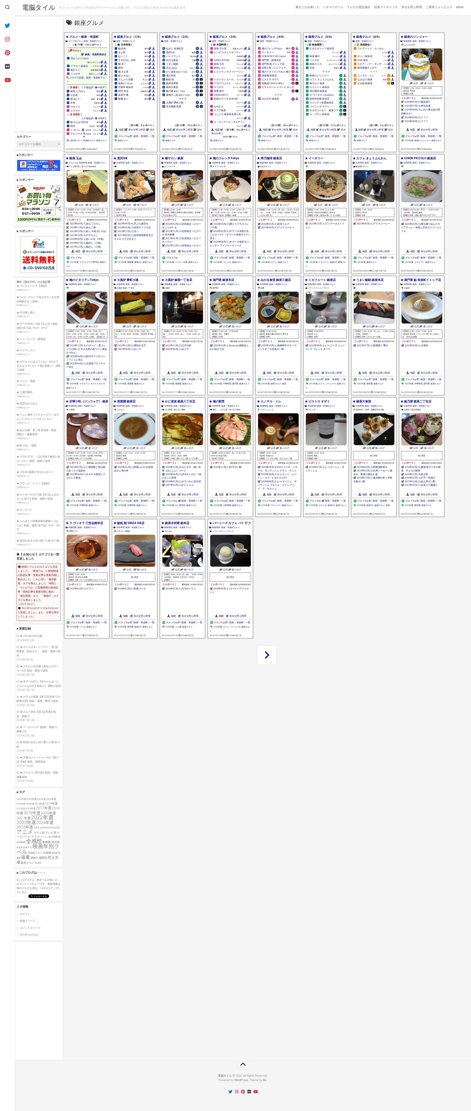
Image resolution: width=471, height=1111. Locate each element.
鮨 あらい (75, 99)
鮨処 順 (170, 79)
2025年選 (25, 827)
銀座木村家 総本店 (319, 99)
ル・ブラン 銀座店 (319, 114)
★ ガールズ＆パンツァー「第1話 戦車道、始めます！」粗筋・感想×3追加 (39, 651)
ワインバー (276, 505)
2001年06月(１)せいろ (129, 349)
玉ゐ (171, 68)
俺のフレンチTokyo (272, 48)
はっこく (123, 56)
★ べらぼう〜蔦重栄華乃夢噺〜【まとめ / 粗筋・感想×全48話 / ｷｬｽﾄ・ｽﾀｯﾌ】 (38, 525)
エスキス (75, 110)
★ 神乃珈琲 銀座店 (269, 158)
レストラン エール (224, 79)
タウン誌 (39, 832)
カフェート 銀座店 (319, 87)
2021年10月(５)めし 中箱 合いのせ (88, 231)
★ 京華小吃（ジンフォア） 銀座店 (87, 401)
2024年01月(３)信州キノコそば (134, 227)
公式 (415, 83)
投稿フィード (27, 920)
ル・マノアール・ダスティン (229, 122)
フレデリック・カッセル (370, 48)
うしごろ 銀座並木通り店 (227, 114)
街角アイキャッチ (386, 7)
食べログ (100, 87)
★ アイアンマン (26, 350)
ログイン (25, 914)
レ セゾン (75, 130)
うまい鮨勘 (172, 64)
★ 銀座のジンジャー (414, 36)
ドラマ (35, 836)
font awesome (44, 827)
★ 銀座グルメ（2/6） (175, 36)
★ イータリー (314, 158)
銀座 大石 (219, 64)
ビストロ (323, 505)
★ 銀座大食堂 (362, 401)
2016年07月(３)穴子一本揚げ (420, 477)
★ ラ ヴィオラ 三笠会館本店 (84, 523)
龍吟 (72, 126)
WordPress (241, 1080)
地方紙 (55, 842)
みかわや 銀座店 (270, 99)
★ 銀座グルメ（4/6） (271, 36)
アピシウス (76, 134)
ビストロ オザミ (270, 79)
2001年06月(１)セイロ (177, 349)
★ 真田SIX (121, 158)
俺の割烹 (171, 75)
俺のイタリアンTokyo (273, 71)
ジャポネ (75, 74)
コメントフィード (30, 927)
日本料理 (83, 163)
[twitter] (7, 26)
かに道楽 (176, 71)
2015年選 (409, 505)
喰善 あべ (123, 99)
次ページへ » (267, 655)
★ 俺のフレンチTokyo (224, 158)
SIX (289, 52)
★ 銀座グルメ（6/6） (367, 36)
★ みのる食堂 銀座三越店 (274, 280)
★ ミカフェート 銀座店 (320, 280)
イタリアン (324, 262)
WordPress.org (29, 934)
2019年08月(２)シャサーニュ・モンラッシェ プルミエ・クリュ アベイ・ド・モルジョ (277, 485)
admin (460, 7)
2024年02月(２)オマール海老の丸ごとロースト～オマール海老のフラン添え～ (230, 235)
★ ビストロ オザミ (317, 401)
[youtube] (7, 80)
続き (152, 129)
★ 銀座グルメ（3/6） (223, 36)
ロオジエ (75, 106)
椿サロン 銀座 (317, 83)
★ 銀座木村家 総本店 (175, 523)
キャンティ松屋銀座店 (322, 102)
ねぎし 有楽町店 (174, 48)
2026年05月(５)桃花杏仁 (418, 102)
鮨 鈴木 (122, 48)
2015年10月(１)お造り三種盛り (421, 485)
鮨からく (75, 70)
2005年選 (51, 799)
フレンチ (227, 262)
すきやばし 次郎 (127, 60)
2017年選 (74, 262)
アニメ (25, 832)
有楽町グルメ (89, 140)
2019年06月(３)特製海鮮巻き (372, 467)
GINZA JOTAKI (221, 60)
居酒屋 (130, 383)
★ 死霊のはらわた (27, 403)
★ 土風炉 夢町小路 (126, 280)
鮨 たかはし (124, 75)
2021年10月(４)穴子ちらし (84, 235)
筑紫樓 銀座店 (269, 75)
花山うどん (80, 58)
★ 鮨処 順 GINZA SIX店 (129, 523)
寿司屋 (369, 383)
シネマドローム (333, 7)
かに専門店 (180, 505)
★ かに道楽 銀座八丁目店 (178, 401)
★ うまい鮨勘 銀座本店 (368, 280)
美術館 (55, 853)
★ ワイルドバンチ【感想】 (32, 285)
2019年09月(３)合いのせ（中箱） (87, 239)
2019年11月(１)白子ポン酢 (227, 467)
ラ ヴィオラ (322, 95)
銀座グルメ (101, 140)
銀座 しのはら (77, 91)
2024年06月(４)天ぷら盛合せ (133, 223)
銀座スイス (316, 64)
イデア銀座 (220, 110)
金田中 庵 (123, 95)
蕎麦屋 (130, 262)
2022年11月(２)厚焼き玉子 (132, 345)
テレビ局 (50, 832)
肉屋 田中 (219, 91)
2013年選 (40, 803)
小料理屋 (227, 505)
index (57, 827)
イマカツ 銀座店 (79, 66)
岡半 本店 (123, 91)
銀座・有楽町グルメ (93, 41)
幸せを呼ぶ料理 (411, 7)
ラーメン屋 (45, 837)
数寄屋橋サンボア (367, 68)
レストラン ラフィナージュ (228, 71)
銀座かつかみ (125, 83)
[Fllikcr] (7, 66)
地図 (121, 129)
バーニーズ (331, 383)
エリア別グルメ (76, 41)
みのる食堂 (172, 60)
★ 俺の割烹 (217, 401)
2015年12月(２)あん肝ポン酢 (420, 481)
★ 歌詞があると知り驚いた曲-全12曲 (38, 540)
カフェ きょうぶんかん (322, 79)
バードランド (173, 56)
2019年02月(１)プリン (81, 588)
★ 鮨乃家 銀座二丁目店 (416, 401)
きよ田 (121, 52)
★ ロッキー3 (24, 509)
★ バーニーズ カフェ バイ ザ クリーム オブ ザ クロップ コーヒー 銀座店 (230, 523)
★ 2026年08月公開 (31, 635)
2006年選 (21, 804)
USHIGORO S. (221, 95)
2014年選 (51, 803)
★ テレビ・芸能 (26, 381)
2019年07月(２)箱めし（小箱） (86, 243)
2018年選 (170, 505)
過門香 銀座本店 (271, 60)
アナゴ (82, 262)
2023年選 (313, 262)
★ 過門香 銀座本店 (221, 280)
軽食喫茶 (407, 41)
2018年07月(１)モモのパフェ (180, 588)
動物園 (47, 842)
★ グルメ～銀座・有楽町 (82, 36)
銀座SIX (137, 262)
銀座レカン (220, 68)
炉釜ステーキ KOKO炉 (226, 99)
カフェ (274, 262)
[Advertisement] (39, 74)
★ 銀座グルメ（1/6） (128, 36)
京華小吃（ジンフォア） (275, 68)
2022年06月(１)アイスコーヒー (277, 227)
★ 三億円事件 (25, 392)
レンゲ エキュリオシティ (227, 52)
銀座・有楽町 (141, 136)
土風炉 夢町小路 (174, 102)
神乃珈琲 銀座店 (318, 91)
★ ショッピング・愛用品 (31, 339)
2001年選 (122, 383)
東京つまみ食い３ (307, 7)
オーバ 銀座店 (364, 56)
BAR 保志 (362, 60)
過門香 (235, 383)
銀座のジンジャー (319, 75)
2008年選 (30, 804)
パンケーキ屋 (181, 262)
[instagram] (7, 39)
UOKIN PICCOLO (274, 56)
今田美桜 (21, 842)
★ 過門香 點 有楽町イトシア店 (421, 280)
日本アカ (27, 847)
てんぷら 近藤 (125, 79)
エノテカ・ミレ (365, 75)
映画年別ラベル (38, 849)
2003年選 (32, 799)
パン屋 (178, 627)
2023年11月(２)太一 (128, 231)
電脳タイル (38, 7)
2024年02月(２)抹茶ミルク (275, 224)
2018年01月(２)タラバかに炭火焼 (183, 481)
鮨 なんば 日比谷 (79, 122)
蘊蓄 (25, 857)
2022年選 (170, 262)
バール (82, 627)
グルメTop (123, 136)
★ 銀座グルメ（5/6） (319, 36)
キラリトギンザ (98, 383)
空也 (312, 68)
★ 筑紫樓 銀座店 (125, 401)
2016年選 (217, 262)
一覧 (152, 136)
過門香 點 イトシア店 (273, 64)
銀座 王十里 (220, 48)
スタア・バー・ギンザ (369, 64)
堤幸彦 (20, 847)
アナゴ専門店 (93, 262)
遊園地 (43, 857)
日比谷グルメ (76, 140)
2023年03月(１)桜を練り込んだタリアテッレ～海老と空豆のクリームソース (421, 227)
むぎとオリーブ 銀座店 (322, 48)
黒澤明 (38, 863)
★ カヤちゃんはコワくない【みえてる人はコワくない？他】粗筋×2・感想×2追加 (39, 365)
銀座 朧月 (315, 56)
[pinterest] (7, 53)
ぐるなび (88, 87)
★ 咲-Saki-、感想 (26, 445)
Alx (264, 1080)
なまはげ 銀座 (364, 79)
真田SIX (170, 52)
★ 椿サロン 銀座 (172, 158)
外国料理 (216, 163)
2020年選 (122, 505)
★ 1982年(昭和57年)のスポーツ (35, 472)
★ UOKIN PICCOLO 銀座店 (418, 158)
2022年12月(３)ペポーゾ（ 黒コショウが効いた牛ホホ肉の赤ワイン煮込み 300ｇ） (86, 349)
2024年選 (409, 140)
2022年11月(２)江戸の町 (178, 345)
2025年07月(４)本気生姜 (418, 106)
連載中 (34, 857)
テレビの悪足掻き (359, 7)
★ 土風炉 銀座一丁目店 (176, 280)
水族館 (47, 852)
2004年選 (41, 799)
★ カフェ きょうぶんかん (370, 158)
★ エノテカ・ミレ (269, 401)
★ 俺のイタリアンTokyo (82, 280)
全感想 (34, 841)
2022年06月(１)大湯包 (416, 345)
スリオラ (219, 87)
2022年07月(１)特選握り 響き (372, 345)
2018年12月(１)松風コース (132, 588)
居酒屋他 (168, 284)
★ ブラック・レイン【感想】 (34, 483)
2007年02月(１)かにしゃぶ (179, 485)
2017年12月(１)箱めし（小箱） (86, 247)
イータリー (268, 52)
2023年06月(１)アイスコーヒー (373, 223)
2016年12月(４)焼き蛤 (416, 474)
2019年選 (217, 505)
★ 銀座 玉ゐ (74, 158)
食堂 (284, 383)
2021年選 (24, 818)
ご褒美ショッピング (439, 7)
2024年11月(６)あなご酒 (83, 227)
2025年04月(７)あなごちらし (85, 223)
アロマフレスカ (222, 83)
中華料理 (227, 383)
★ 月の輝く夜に (26, 312)
